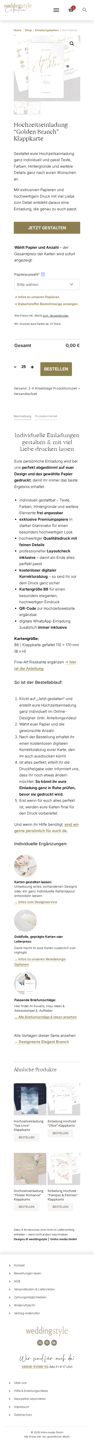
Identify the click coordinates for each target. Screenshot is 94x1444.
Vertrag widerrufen (27, 1313)
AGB (17, 1281)
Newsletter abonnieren (30, 1399)
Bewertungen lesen (27, 1273)
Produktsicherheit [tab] (46, 416)
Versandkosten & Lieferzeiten (34, 1289)
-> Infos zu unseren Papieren (36, 297)
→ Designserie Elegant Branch (41, 1041)
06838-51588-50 (35, 1367)
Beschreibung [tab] (22, 416)
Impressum (21, 1407)
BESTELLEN (56, 368)
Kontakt (19, 1265)
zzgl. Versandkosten (55, 315)
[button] (71, 43)
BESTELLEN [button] (26, 1137)
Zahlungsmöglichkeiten (30, 1297)
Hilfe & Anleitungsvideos (31, 1391)
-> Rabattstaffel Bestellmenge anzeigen (46, 304)
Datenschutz (23, 1415)
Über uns (20, 1383)
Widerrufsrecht (24, 1305)
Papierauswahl (35, 274)
